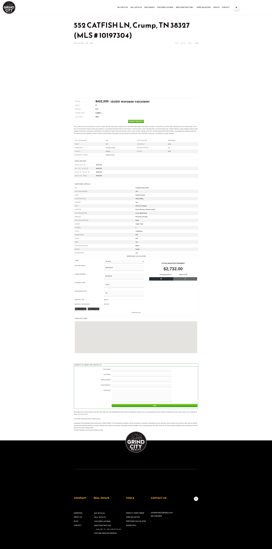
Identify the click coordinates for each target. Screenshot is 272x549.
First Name (107, 369)
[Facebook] (195, 499)
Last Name (107, 374)
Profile (177, 43)
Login (196, 43)
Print (87, 43)
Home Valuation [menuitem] (203, 7)
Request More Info (136, 121)
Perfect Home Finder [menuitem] (135, 513)
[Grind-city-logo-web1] (9, 7)
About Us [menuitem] (78, 517)
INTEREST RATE (80, 282)
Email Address (106, 385)
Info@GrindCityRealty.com (162, 512)
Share (92, 43)
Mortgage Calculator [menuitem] (136, 521)
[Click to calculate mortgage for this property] (130, 102)
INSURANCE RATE (81, 291)
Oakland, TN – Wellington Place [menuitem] (108, 529)
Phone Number (106, 380)
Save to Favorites (79, 43)
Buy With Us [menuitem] (123, 7)
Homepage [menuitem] (78, 513)
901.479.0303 (156, 516)
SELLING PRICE (80, 265)
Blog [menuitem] (76, 521)
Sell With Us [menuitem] (136, 7)
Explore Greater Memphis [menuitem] (105, 533)
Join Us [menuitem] (216, 7)
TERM (77, 260)
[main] (136, 223)
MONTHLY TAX (79, 299)
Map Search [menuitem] (149, 7)
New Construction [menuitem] (184, 7)
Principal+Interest (165, 274)
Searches (183, 43)
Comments (107, 390)
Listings (189, 43)
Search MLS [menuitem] (131, 525)
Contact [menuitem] (226, 7)
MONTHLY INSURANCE (82, 304)
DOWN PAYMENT (80, 274)
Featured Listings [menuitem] (165, 7)
